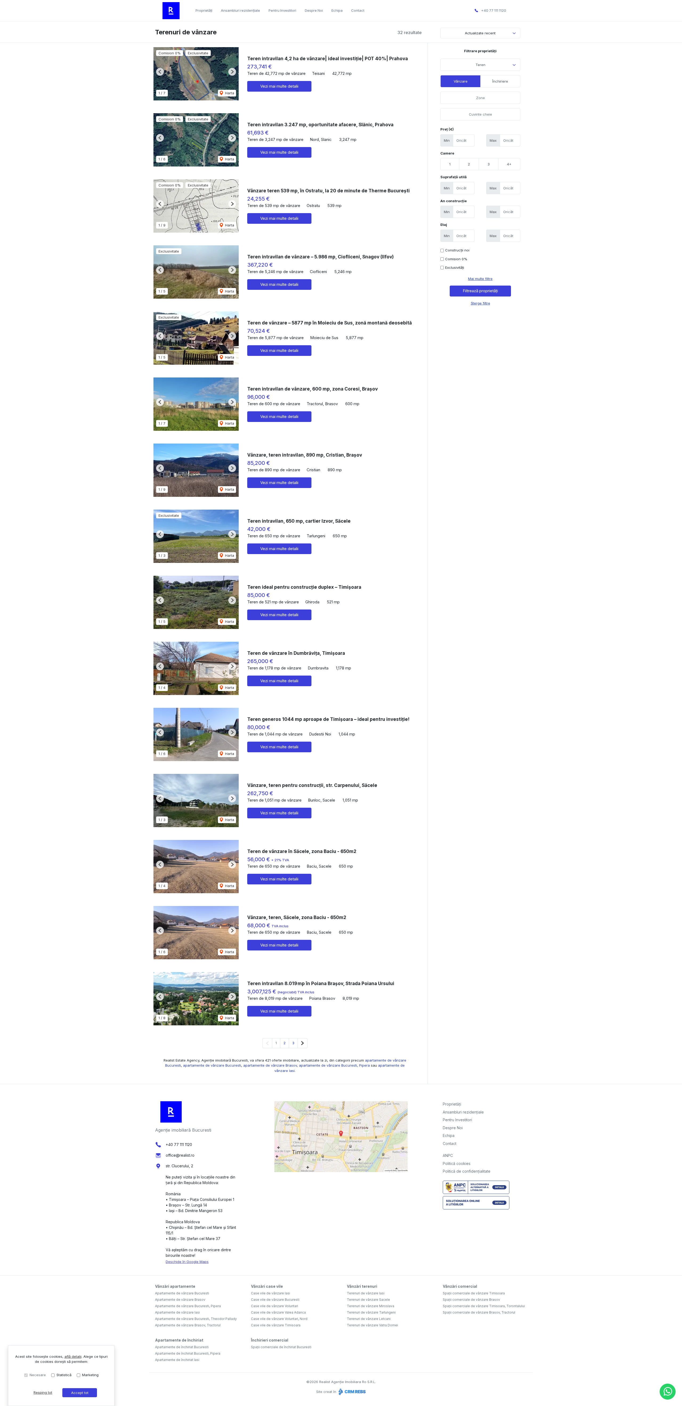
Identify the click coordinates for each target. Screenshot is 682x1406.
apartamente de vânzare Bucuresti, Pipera (334, 1065)
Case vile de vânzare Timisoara (276, 1325)
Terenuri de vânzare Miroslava (370, 1306)
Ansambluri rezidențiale (240, 10)
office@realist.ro (180, 1155)
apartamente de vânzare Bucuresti (212, 1065)
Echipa (337, 10)
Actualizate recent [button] (480, 33)
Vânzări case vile (267, 1286)
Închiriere (500, 81)
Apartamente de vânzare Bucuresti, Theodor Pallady (196, 1319)
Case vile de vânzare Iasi (270, 1293)
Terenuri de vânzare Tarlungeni (371, 1312)
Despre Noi (314, 10)
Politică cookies (456, 1163)
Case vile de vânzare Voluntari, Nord (279, 1319)
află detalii (73, 1356)
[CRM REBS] (351, 1391)
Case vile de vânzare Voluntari (274, 1306)
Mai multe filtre (480, 279)
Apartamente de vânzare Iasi (177, 1312)
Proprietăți (204, 10)
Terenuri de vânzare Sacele (368, 1300)
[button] (160, 72)
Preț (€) (447, 129)
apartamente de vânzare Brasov (270, 1065)
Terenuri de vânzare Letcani (369, 1319)
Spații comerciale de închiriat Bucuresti (281, 1347)
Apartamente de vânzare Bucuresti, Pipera (188, 1306)
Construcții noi (457, 250)
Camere (447, 153)
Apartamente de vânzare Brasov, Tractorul (188, 1325)
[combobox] (480, 65)
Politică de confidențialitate (466, 1171)
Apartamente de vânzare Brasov (180, 1300)
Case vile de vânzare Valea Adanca (278, 1312)
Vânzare (461, 81)
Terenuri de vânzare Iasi (365, 1293)
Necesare (38, 1375)
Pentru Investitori (282, 10)
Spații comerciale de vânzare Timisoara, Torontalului (484, 1306)
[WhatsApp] (668, 1392)
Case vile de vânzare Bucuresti (275, 1300)
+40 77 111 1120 (493, 10)
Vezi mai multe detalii (279, 86)
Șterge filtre (480, 303)
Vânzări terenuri (362, 1286)
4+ (509, 164)
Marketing (90, 1375)
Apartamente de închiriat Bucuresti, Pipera (187, 1353)
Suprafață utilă (453, 177)
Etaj (443, 224)
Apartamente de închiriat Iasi (177, 1360)
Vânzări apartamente (175, 1286)
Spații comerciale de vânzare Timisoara (474, 1293)
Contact (357, 10)
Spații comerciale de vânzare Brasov (471, 1300)
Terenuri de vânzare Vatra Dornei (372, 1325)
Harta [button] (229, 93)
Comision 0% (456, 259)
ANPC (448, 1155)
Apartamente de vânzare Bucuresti (182, 1293)
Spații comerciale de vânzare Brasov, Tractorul (479, 1312)
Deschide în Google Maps (187, 1261)
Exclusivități (454, 267)
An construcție (453, 201)
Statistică (63, 1375)
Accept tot (79, 1393)
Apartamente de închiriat (179, 1340)
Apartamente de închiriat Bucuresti (182, 1347)
